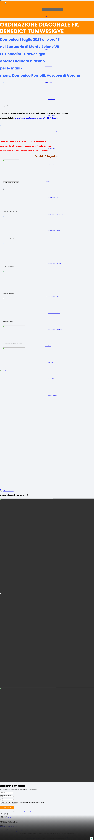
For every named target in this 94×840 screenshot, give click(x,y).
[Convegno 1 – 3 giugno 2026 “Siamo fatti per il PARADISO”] (26, 573)
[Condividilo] (0, 489)
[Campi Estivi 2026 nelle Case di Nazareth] (28, 735)
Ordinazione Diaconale (8, 491)
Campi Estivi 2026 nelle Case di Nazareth (17, 831)
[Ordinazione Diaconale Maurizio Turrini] (20, 668)
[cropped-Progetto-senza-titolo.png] (23, 38)
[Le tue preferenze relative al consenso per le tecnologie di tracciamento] (91, 838)
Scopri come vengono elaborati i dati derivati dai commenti (36, 811)
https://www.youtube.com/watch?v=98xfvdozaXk (36, 118)
